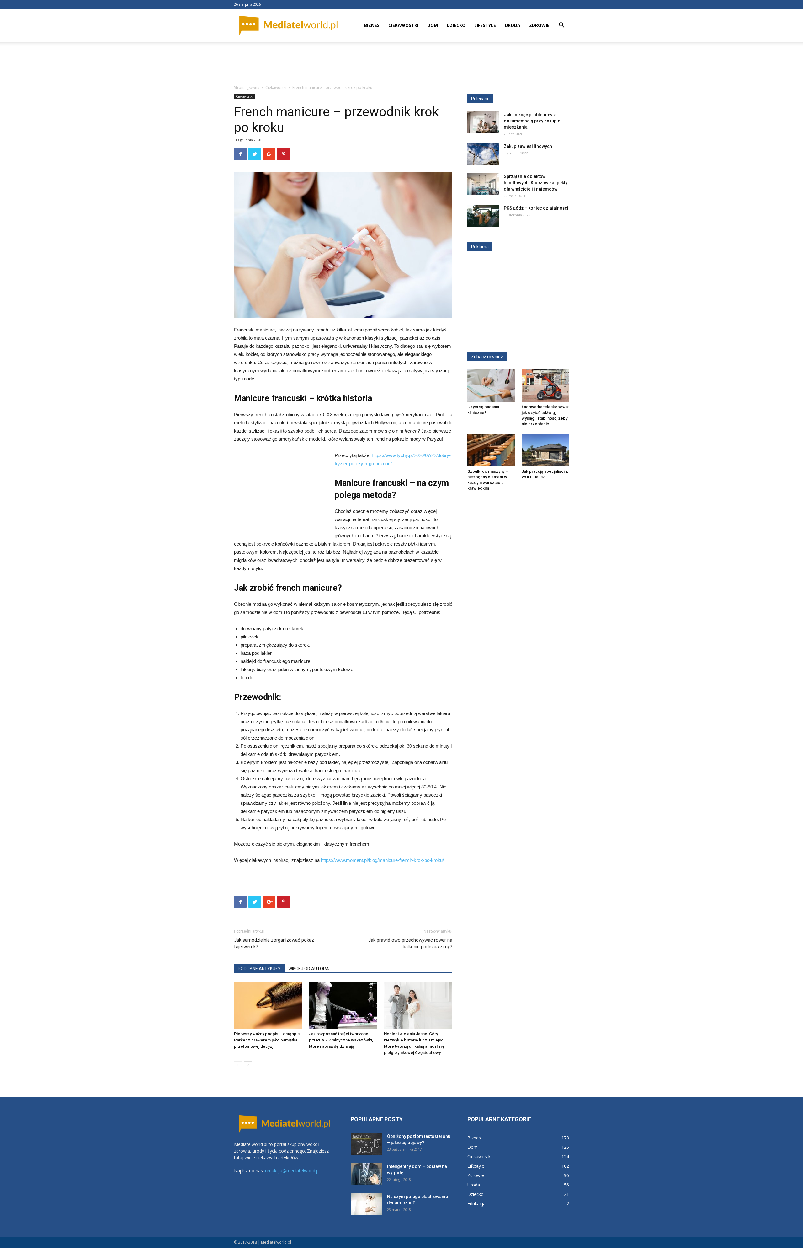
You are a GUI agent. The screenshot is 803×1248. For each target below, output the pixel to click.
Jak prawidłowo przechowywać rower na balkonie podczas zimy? (410, 943)
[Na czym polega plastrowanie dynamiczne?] (366, 1204)
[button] (561, 26)
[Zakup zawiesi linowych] (483, 154)
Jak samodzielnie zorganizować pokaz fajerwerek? (274, 943)
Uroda (512, 25)
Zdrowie (539, 25)
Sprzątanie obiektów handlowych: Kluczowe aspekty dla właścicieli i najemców (535, 182)
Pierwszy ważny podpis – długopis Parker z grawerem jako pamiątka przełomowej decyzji (267, 1040)
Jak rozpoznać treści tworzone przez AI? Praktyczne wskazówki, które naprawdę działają (341, 1040)
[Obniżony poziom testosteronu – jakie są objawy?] (366, 1144)
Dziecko (456, 25)
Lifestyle (485, 25)
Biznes (372, 25)
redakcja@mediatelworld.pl (292, 1171)
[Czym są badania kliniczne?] (491, 385)
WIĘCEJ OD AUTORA (308, 968)
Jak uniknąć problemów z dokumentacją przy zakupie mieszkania (532, 121)
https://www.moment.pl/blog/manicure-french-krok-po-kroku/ (382, 860)
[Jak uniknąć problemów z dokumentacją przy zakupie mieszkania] (483, 122)
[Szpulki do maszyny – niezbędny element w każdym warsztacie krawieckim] (491, 450)
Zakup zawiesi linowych (528, 146)
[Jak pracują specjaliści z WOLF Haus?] (545, 450)
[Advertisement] (401, 64)
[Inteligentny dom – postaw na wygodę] (366, 1174)
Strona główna (246, 87)
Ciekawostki (403, 25)
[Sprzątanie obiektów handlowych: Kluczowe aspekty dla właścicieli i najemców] (483, 184)
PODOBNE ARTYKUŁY (259, 968)
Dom (432, 25)
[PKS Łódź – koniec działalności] (483, 216)
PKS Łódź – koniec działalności (536, 208)
